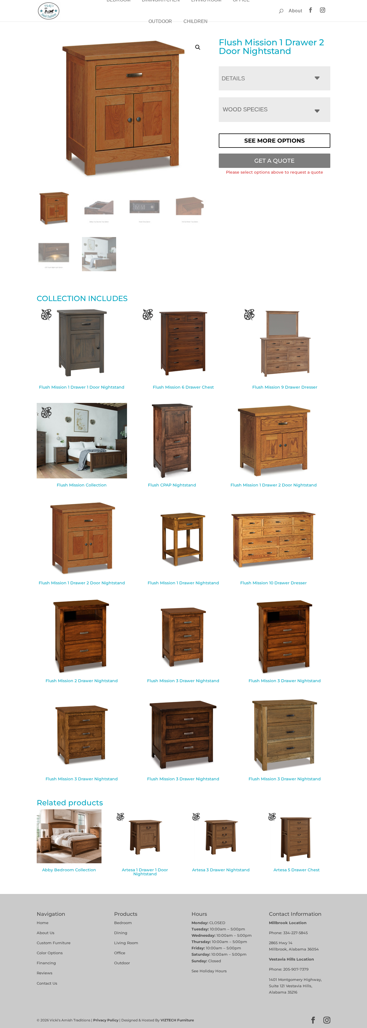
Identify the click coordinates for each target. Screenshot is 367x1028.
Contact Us (47, 983)
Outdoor (160, 21)
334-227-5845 (295, 932)
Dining (121, 932)
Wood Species (245, 109)
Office (119, 953)
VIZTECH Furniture (177, 1020)
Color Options (50, 953)
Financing (46, 963)
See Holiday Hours (209, 971)
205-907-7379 (296, 969)
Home (42, 922)
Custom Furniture (54, 942)
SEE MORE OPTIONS (274, 140)
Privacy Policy (105, 1020)
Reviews (44, 973)
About (295, 10)
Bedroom (123, 922)
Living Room (126, 942)
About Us (45, 932)
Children (196, 21)
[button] (198, 47)
